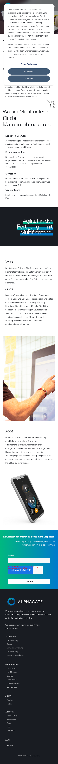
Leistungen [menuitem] (10, 636)
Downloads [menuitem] (11, 731)
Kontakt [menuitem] (9, 746)
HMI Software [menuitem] (11, 665)
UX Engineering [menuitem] (12, 640)
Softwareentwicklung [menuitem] (15, 648)
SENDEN (29, 581)
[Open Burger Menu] (54, 5)
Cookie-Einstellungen (29, 64)
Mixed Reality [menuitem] (11, 680)
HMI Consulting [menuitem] (12, 651)
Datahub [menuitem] (10, 676)
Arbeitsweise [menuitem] (11, 719)
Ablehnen (29, 79)
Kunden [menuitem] (8, 696)
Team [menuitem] (9, 723)
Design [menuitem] (9, 644)
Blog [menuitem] (7, 740)
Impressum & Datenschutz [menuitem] (29, 756)
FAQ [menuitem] (8, 727)
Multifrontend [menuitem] (12, 668)
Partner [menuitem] (9, 704)
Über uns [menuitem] (9, 712)
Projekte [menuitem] (10, 700)
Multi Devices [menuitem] (12, 687)
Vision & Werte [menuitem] (12, 716)
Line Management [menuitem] (13, 683)
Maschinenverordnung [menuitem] (15, 655)
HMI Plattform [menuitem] (12, 672)
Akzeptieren (29, 71)
